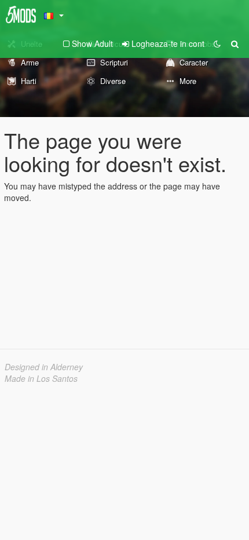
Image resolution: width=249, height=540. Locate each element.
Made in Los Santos (41, 378)
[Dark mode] (217, 43)
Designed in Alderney (44, 367)
